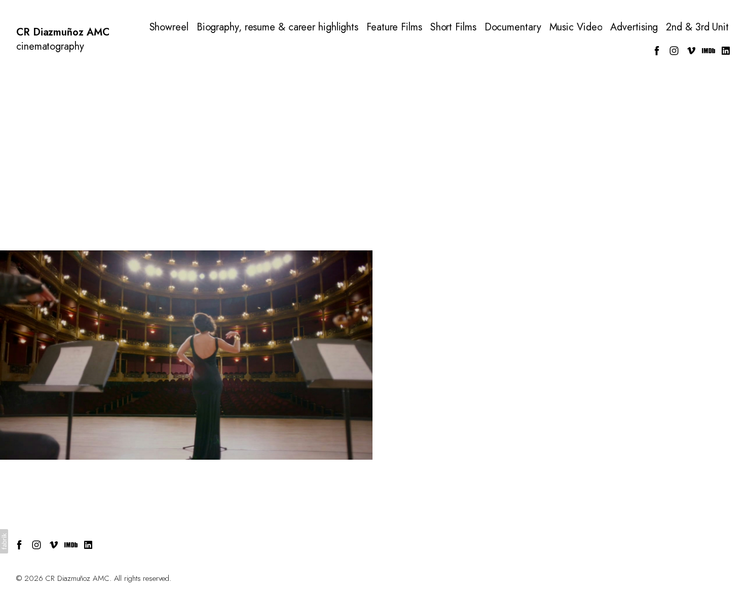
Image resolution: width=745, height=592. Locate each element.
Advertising (634, 27)
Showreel (169, 27)
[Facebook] (657, 51)
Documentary (513, 27)
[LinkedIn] (726, 51)
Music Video (576, 27)
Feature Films (394, 27)
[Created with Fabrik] (4, 541)
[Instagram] (674, 51)
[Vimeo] (691, 51)
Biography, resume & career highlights (277, 27)
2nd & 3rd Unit (697, 27)
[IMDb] (708, 51)
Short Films (453, 27)
